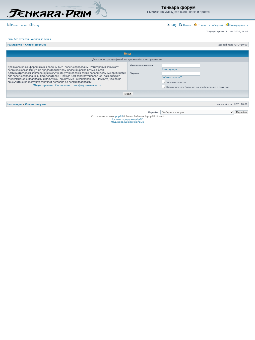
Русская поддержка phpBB (127, 119)
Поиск (186, 25)
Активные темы (41, 39)
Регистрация (18, 25)
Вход (35, 25)
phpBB (119, 116)
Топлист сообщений (210, 25)
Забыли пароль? (172, 77)
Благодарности (238, 25)
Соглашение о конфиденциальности (78, 85)
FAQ (173, 25)
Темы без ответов (17, 39)
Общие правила (43, 85)
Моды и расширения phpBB (127, 121)
